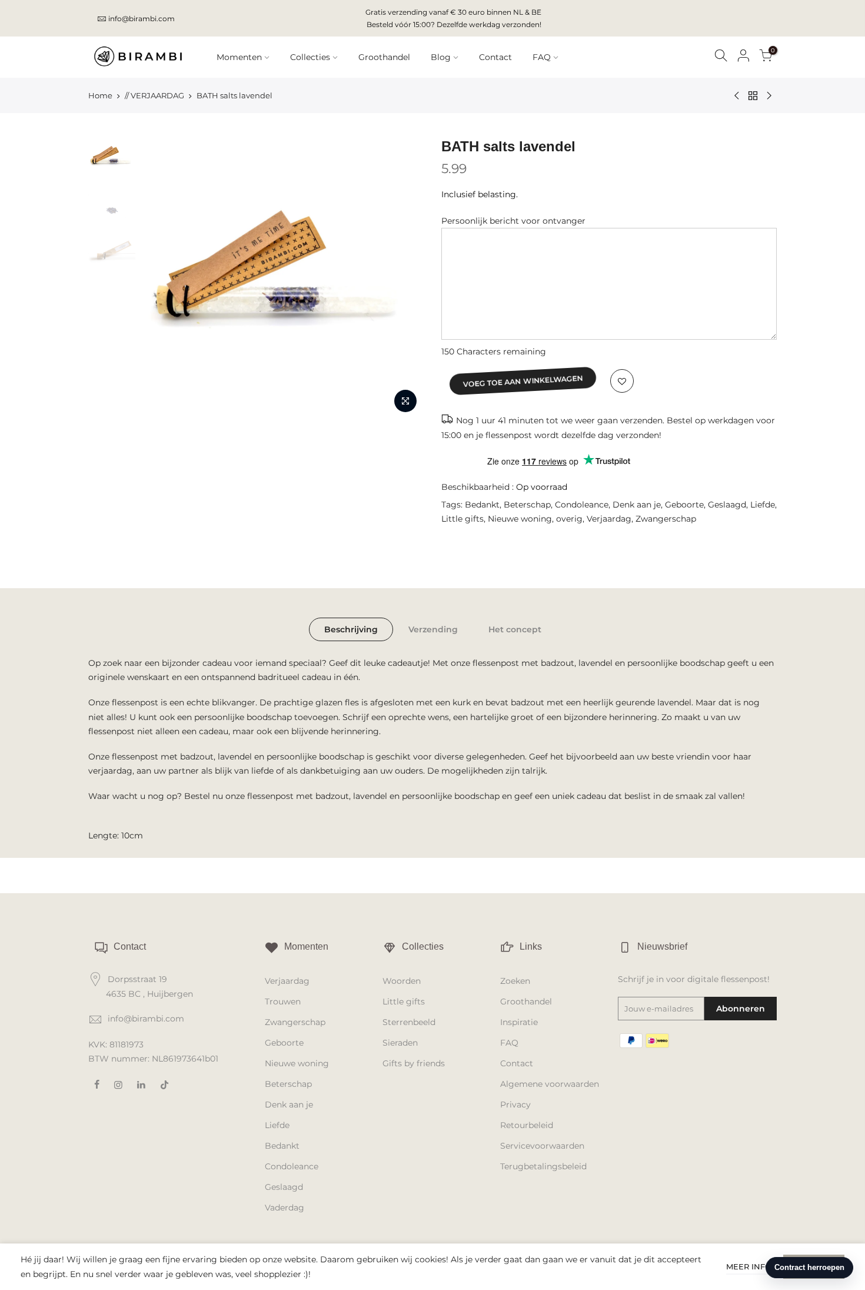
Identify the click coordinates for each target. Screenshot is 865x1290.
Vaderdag (284, 1207)
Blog (441, 57)
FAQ (542, 57)
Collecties (310, 57)
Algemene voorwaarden (549, 1084)
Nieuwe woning (520, 518)
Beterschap (527, 504)
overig (569, 518)
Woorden (401, 981)
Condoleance (581, 504)
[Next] (403, 278)
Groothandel (384, 57)
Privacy (515, 1104)
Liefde (762, 504)
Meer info (748, 1266)
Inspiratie (519, 1022)
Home (100, 95)
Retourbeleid (526, 1125)
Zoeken (515, 981)
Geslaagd (727, 504)
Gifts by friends (413, 1063)
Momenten (239, 57)
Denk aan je (637, 504)
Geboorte (684, 504)
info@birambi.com (141, 18)
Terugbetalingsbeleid (543, 1166)
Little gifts (462, 518)
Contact (495, 57)
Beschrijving (351, 629)
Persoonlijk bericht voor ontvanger (513, 220)
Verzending (433, 629)
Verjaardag (609, 518)
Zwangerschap (666, 518)
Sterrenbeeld (408, 1022)
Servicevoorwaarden (542, 1145)
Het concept (514, 629)
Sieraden (400, 1042)
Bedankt (482, 504)
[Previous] (162, 278)
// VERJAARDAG (154, 95)
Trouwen (283, 1001)
